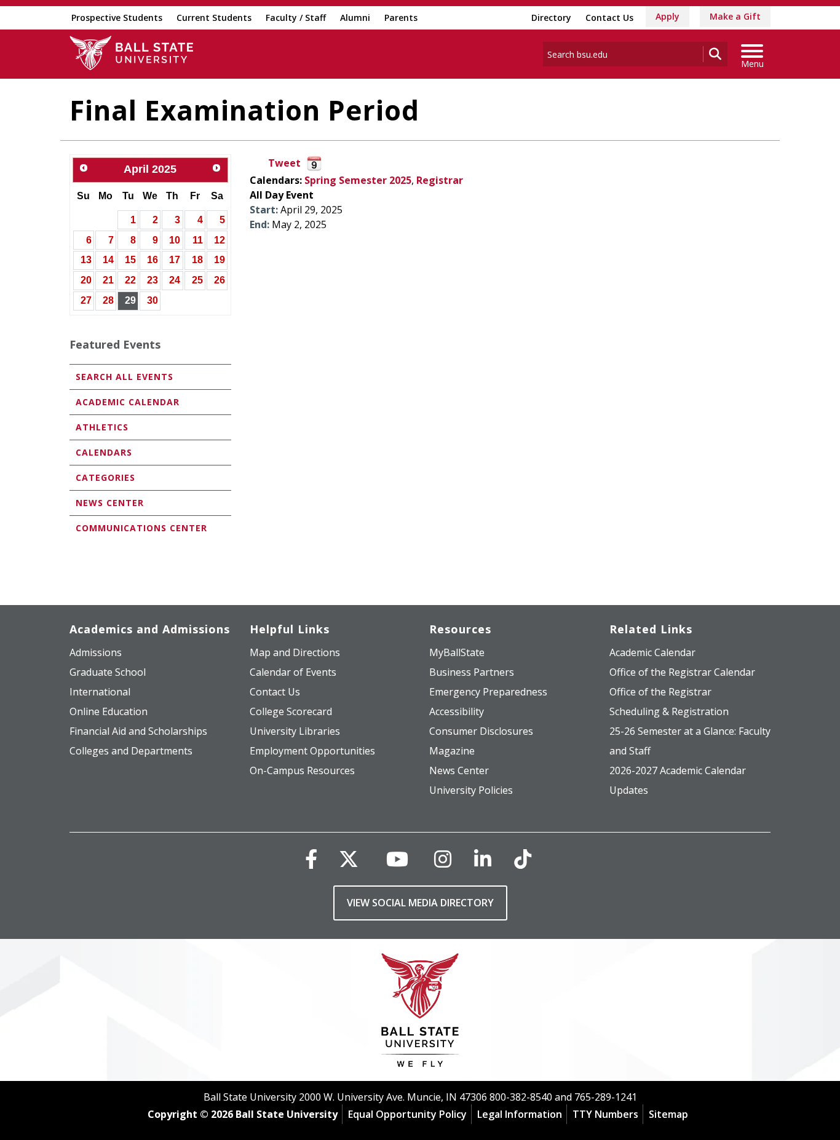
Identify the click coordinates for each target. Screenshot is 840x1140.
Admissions (95, 652)
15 (130, 260)
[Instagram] (442, 858)
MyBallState (457, 652)
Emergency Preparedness (488, 692)
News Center (110, 503)
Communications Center (141, 528)
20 (86, 280)
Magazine (452, 751)
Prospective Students (116, 17)
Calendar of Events (293, 672)
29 (130, 300)
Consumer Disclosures (481, 731)
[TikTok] (522, 858)
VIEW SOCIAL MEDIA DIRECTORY (420, 902)
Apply (668, 16)
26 (219, 280)
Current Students (214, 17)
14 (108, 260)
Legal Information (519, 1114)
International (99, 692)
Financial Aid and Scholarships (138, 731)
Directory (551, 17)
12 (219, 240)
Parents (401, 17)
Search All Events (124, 376)
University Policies (471, 790)
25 (197, 280)
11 (197, 240)
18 (197, 260)
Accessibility (456, 711)
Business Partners (471, 672)
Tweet (284, 163)
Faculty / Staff (296, 17)
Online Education (108, 711)
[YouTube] (397, 858)
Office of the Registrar (660, 692)
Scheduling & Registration (669, 711)
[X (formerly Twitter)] (349, 858)
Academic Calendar (128, 402)
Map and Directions (295, 652)
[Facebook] (311, 858)
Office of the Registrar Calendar (682, 672)
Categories (105, 477)
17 (174, 260)
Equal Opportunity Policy (407, 1114)
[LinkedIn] (482, 858)
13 (86, 260)
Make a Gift (735, 16)
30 (152, 300)
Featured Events (114, 344)
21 (108, 280)
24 (174, 280)
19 (219, 260)
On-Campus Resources (302, 770)
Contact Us (609, 17)
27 (86, 300)
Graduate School (107, 672)
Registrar (439, 180)
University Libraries (295, 731)
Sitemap (668, 1114)
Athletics (102, 427)
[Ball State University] (420, 1013)
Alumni (355, 17)
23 (152, 280)
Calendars (104, 452)
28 (108, 300)
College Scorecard (291, 711)
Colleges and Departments (130, 751)
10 (174, 240)
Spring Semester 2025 (357, 180)
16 (152, 260)
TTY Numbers (605, 1114)
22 (130, 280)
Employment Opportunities (312, 751)
